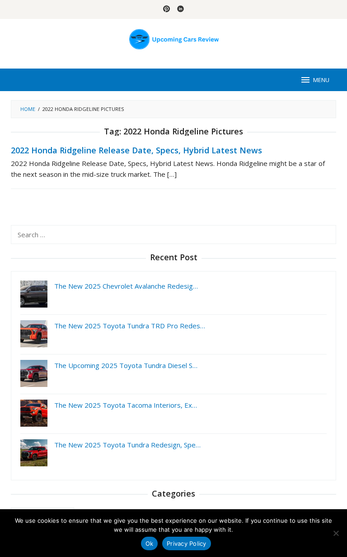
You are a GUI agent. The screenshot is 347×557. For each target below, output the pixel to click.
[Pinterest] (166, 9)
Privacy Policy (186, 543)
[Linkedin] (181, 9)
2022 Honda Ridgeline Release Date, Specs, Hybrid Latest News (136, 150)
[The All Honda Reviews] (173, 38)
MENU (321, 80)
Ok (149, 543)
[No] (335, 533)
